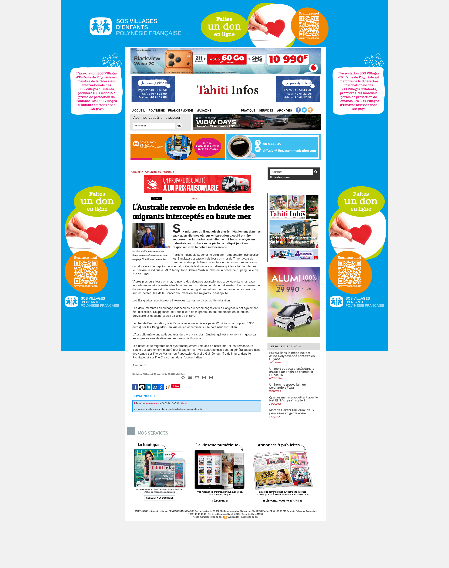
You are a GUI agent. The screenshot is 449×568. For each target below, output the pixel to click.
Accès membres (201, 517)
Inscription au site (250, 517)
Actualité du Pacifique (159, 171)
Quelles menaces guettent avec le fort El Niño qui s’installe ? (293, 399)
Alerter (183, 403)
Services (266, 110)
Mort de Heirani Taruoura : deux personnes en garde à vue (291, 411)
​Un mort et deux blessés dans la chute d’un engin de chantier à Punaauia (291, 372)
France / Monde (180, 110)
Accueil (138, 110)
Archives (284, 110)
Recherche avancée (280, 177)
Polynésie (157, 110)
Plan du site (217, 517)
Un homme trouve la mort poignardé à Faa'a (287, 386)
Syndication (233, 517)
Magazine (204, 110)
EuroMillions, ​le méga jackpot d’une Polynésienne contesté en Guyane (292, 356)
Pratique (248, 110)
